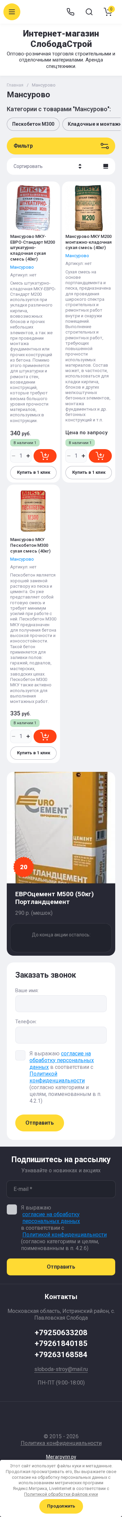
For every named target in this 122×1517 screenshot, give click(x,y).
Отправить (39, 1123)
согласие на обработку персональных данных (61, 1060)
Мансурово (22, 267)
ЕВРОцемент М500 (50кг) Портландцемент (54, 898)
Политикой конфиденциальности (57, 1077)
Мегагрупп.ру (61, 1457)
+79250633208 (61, 1332)
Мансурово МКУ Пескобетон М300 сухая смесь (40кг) (30, 545)
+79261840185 (61, 1343)
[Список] (106, 166)
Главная (15, 85)
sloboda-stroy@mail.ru (61, 1369)
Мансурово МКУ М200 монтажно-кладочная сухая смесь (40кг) (88, 242)
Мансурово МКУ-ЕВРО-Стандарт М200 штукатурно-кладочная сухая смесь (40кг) (32, 248)
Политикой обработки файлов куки (61, 1494)
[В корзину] (45, 456)
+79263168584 (61, 1354)
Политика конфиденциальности (61, 1443)
